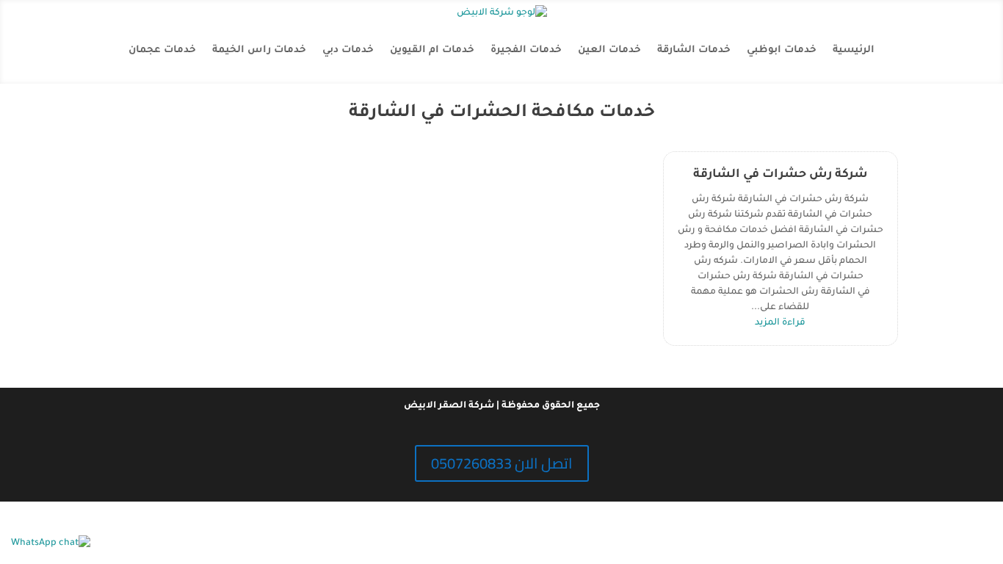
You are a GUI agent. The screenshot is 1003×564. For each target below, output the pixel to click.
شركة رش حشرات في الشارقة (780, 174)
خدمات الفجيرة (526, 50)
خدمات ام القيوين (432, 50)
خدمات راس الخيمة (259, 50)
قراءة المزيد (780, 323)
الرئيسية (854, 50)
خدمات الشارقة (694, 50)
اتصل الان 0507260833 (502, 463)
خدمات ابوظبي (781, 50)
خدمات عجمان (162, 50)
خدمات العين (609, 50)
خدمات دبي (348, 50)
